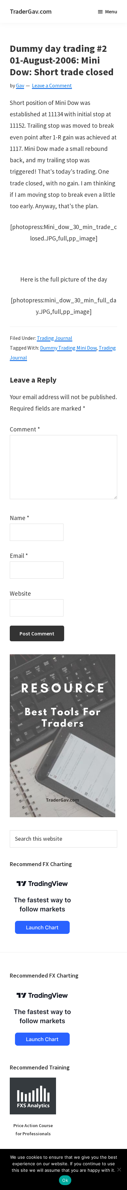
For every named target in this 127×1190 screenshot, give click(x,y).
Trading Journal (54, 338)
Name (19, 518)
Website (20, 593)
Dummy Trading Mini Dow (68, 347)
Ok (65, 1180)
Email (19, 555)
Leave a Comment (52, 85)
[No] (119, 1169)
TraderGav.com (31, 11)
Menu (111, 11)
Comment (25, 429)
